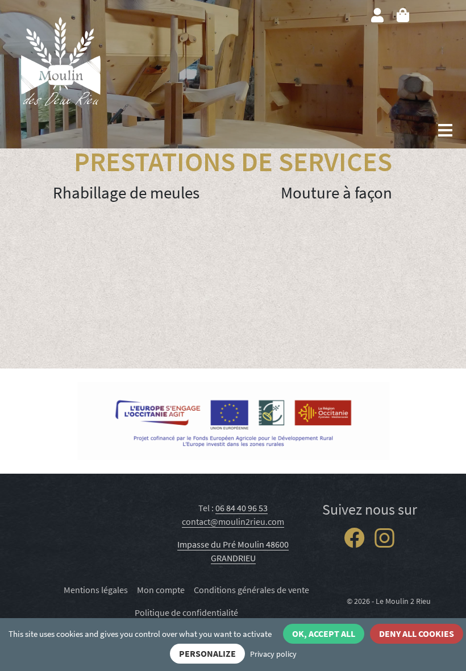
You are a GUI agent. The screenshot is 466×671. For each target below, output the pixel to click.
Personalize (207, 653)
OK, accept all (323, 633)
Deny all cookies (416, 633)
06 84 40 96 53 (241, 507)
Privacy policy (273, 654)
